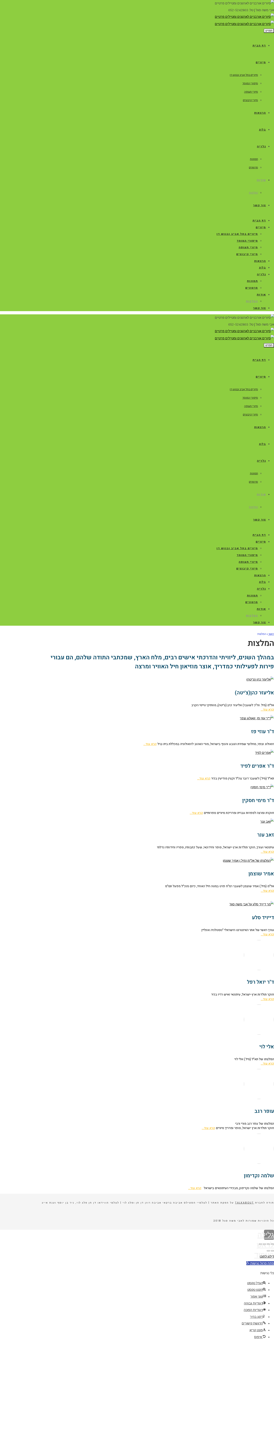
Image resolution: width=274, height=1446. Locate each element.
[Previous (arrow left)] (272, 1250)
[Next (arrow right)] (268, 1250)
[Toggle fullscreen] (264, 1244)
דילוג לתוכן (267, 1256)
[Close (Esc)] (272, 1244)
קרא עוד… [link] (267, 709)
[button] (260, 1263)
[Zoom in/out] (260, 1244)
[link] (244, 17)
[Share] (268, 1244)
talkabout (244, 1202)
